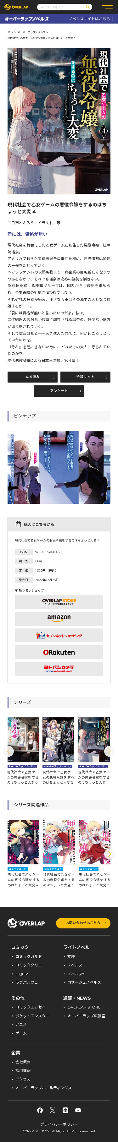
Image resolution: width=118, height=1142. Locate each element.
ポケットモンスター (32, 1016)
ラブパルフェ (26, 982)
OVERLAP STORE (84, 1007)
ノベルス (74, 965)
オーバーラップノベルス (31, 32)
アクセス (22, 1079)
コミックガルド (28, 956)
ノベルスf (75, 974)
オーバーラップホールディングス (43, 1088)
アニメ (21, 1024)
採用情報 (23, 1071)
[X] (52, 1110)
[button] (8, 751)
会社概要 (23, 1062)
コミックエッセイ (30, 1007)
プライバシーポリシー (59, 1124)
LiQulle (21, 974)
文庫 (71, 956)
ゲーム (21, 1033)
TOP (10, 32)
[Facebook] (40, 1110)
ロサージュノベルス (84, 982)
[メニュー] (107, 7)
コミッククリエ (28, 965)
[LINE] (65, 1110)
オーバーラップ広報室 (86, 1016)
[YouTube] (78, 1110)
